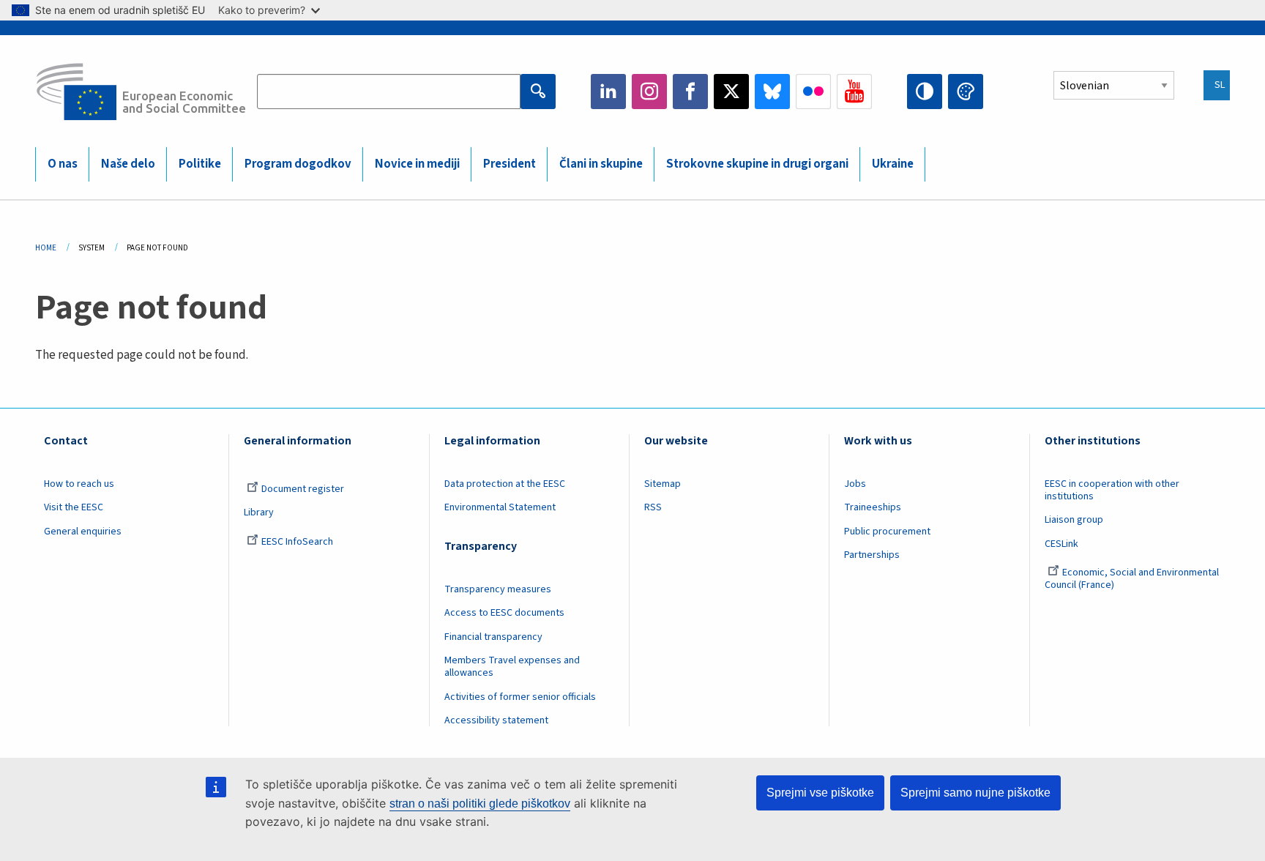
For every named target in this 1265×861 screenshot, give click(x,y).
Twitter (731, 91)
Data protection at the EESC (504, 484)
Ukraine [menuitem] (893, 164)
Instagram (649, 91)
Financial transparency (493, 637)
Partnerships (872, 555)
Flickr (813, 91)
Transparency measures (497, 589)
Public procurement (887, 531)
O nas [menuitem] (63, 164)
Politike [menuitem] (200, 164)
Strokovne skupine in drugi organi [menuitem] (757, 164)
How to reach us (79, 484)
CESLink (1061, 544)
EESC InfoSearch (297, 541)
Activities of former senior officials (520, 697)
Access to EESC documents (504, 612)
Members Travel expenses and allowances (512, 666)
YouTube (854, 91)
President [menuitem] (509, 164)
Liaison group (1074, 519)
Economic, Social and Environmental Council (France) (1132, 578)
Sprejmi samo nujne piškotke (975, 792)
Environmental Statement (500, 507)
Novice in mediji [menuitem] (417, 164)
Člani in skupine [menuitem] (601, 164)
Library (259, 512)
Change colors (965, 91)
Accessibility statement (496, 720)
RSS (653, 507)
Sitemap (662, 484)
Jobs (855, 484)
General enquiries (83, 531)
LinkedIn (608, 91)
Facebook (690, 91)
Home (45, 247)
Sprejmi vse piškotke (820, 792)
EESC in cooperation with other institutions (1112, 490)
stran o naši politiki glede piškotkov (479, 803)
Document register (302, 489)
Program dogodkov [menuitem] (298, 164)
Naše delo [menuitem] (128, 164)
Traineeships (872, 507)
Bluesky (772, 91)
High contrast (924, 91)
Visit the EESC (73, 507)
